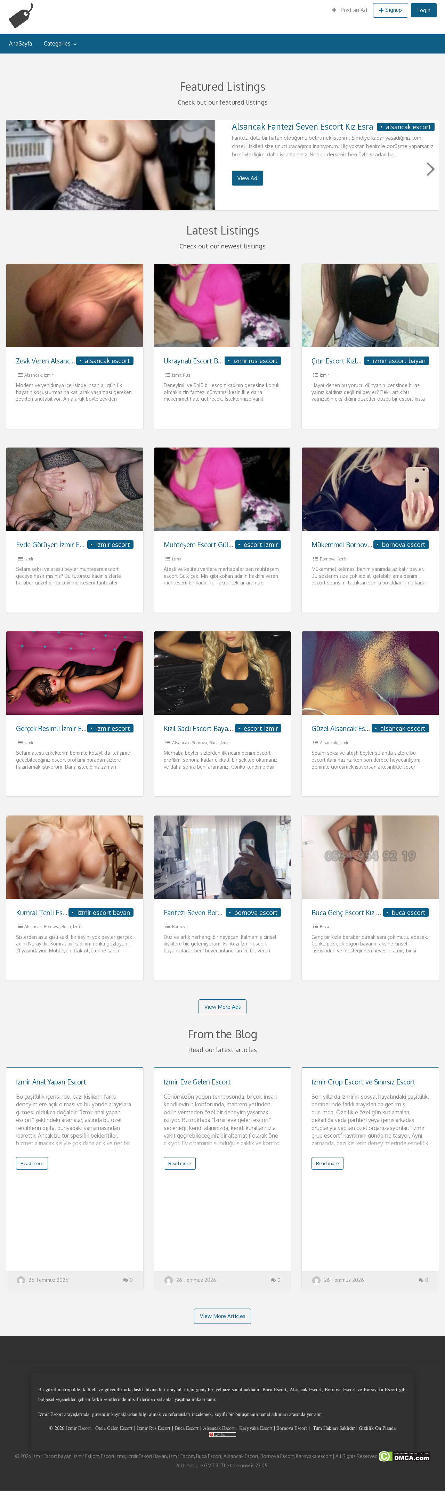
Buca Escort (187, 1428)
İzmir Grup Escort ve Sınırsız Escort (363, 1082)
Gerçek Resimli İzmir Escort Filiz (63, 728)
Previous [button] (14, 168)
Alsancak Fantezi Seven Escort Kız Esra (302, 126)
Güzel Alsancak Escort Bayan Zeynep (366, 728)
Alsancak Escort (219, 1428)
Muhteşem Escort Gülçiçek (203, 544)
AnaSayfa (20, 43)
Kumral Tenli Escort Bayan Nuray (65, 912)
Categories (57, 43)
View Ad (247, 177)
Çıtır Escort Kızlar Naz (344, 361)
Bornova (327, 559)
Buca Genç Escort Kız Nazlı (351, 912)
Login (423, 10)
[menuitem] (349, 10)
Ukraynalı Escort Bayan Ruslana (211, 361)
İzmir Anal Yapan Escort (51, 1082)
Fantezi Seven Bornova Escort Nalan (218, 912)
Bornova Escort (291, 1428)
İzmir (48, 375)
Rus (186, 375)
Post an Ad (353, 10)
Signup (393, 9)
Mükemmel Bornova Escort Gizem (362, 544)
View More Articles (222, 1315)
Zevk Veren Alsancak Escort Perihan (69, 361)
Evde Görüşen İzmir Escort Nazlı (64, 544)
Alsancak (33, 375)
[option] (222, 165)
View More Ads (222, 1006)
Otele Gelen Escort (113, 1428)
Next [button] (430, 168)
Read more (32, 1163)
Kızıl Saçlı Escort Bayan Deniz (207, 728)
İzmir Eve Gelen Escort (197, 1082)
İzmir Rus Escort (153, 1428)
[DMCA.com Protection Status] (404, 1456)
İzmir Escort (78, 1428)
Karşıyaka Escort (256, 1428)
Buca (214, 742)
